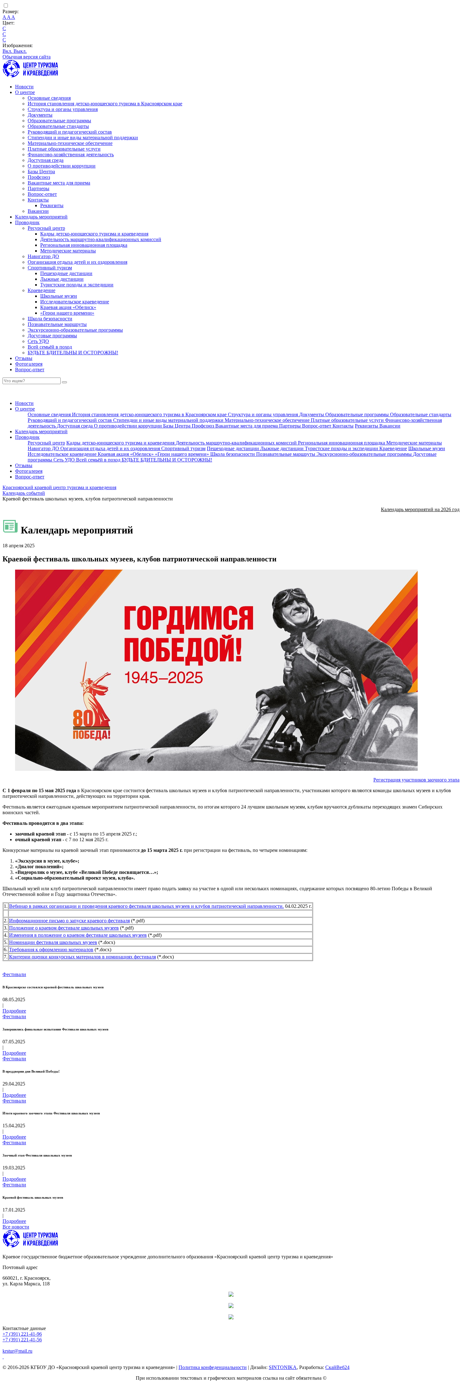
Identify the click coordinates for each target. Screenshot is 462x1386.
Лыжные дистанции (62, 279)
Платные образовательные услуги (64, 149)
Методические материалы (68, 250)
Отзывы (23, 358)
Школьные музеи (58, 296)
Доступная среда (45, 160)
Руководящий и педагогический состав (70, 132)
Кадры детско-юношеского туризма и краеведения (94, 233)
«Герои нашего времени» (67, 313)
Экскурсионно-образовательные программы (75, 330)
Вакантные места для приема (59, 182)
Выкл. (20, 51)
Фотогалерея (28, 364)
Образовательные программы (59, 120)
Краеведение (41, 290)
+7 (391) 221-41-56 (22, 1339)
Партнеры (38, 188)
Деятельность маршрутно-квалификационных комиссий (100, 239)
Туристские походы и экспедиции (76, 284)
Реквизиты (51, 205)
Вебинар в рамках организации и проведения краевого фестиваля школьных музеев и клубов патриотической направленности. (146, 906)
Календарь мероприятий (41, 216)
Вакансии (38, 211)
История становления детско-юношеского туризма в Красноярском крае (105, 103)
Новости (24, 86)
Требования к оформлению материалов (51, 949)
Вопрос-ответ (42, 194)
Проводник (27, 222)
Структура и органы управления (63, 109)
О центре (25, 92)
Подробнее (14, 1010)
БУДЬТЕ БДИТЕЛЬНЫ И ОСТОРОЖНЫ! (73, 352)
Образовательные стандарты (58, 126)
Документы (40, 115)
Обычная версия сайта (27, 56)
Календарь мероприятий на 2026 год (420, 509)
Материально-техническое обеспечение (70, 143)
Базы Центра (41, 171)
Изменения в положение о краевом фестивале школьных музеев (78, 935)
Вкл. (8, 51)
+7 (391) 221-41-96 (22, 1334)
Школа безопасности (50, 318)
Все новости (16, 1226)
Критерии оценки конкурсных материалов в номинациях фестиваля (82, 956)
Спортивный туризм (50, 267)
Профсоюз (39, 177)
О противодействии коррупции (62, 165)
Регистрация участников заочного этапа (416, 779)
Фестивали (14, 974)
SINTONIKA (283, 1367)
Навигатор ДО (43, 256)
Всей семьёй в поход (50, 347)
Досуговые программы (52, 335)
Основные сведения (49, 98)
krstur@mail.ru (17, 1351)
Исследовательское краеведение (74, 301)
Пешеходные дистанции (66, 273)
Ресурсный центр (46, 228)
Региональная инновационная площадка (83, 245)
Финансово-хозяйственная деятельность (71, 154)
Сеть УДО (38, 341)
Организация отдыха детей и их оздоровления (77, 262)
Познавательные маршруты (57, 324)
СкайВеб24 (337, 1367)
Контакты (38, 199)
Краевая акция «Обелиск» (68, 307)
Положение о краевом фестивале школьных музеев (64, 927)
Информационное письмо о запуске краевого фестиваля (69, 920)
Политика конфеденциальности (213, 1367)
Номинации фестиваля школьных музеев (53, 942)
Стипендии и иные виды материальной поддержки (83, 137)
